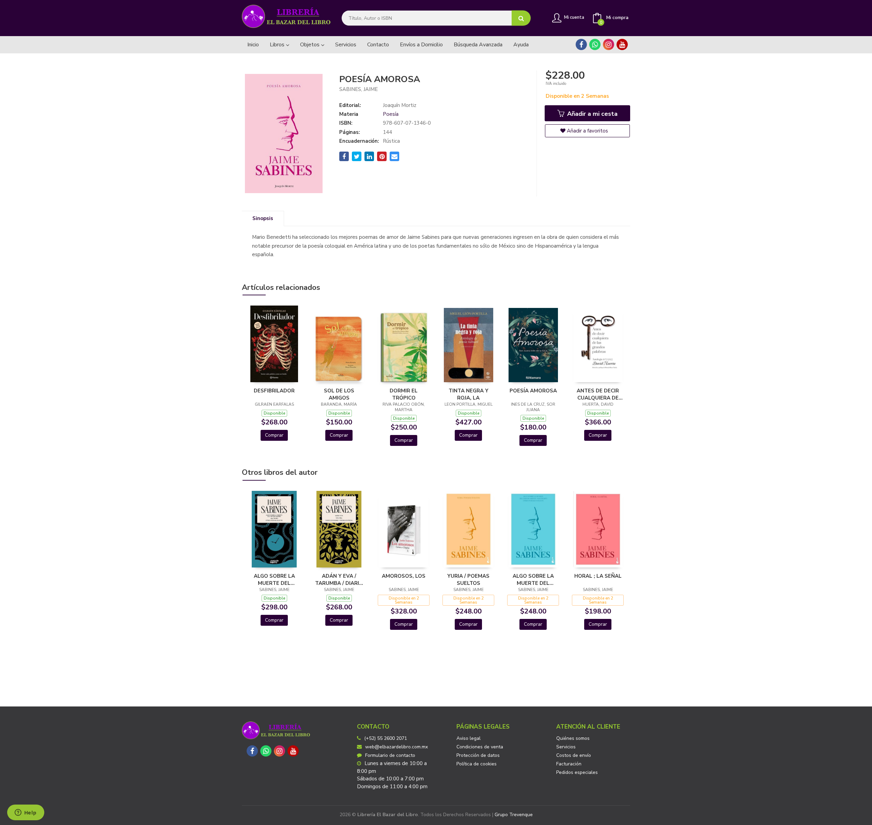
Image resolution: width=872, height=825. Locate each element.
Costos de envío (573, 755)
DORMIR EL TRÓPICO (404, 394)
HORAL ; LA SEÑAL (598, 576)
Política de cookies (476, 764)
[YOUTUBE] (622, 44)
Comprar (274, 435)
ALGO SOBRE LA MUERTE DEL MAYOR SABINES (533, 579)
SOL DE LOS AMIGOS (339, 394)
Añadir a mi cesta (591, 114)
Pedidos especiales (577, 772)
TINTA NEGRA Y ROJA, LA (468, 394)
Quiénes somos (573, 738)
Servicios (566, 747)
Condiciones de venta (479, 747)
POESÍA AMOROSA (533, 390)
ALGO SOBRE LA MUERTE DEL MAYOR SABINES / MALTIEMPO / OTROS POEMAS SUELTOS (274, 579)
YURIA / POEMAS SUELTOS (468, 579)
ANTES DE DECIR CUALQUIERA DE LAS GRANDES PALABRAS (598, 394)
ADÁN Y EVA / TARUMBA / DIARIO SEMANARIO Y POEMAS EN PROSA (339, 579)
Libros (278, 44)
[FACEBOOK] (581, 44)
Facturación (568, 764)
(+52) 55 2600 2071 (385, 738)
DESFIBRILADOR (274, 390)
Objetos (310, 44)
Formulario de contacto (390, 755)
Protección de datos (478, 755)
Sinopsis (262, 218)
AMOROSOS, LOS (403, 576)
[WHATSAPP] (595, 44)
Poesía (391, 114)
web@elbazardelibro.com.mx (396, 747)
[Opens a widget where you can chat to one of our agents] (25, 813)
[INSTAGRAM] (608, 44)
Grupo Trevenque (514, 814)
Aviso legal (468, 738)
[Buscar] (521, 18)
